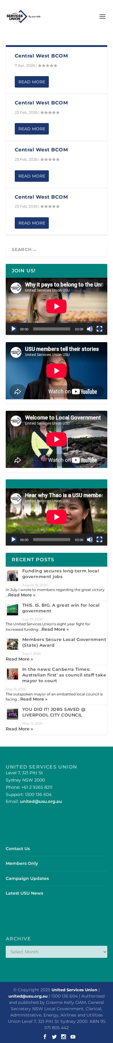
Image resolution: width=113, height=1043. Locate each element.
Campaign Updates (27, 878)
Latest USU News (24, 893)
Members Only (22, 863)
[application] (57, 306)
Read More (31, 82)
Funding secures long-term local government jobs (60, 573)
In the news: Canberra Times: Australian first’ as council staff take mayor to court (64, 675)
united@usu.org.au (41, 801)
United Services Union (74, 989)
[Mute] (90, 329)
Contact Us (18, 848)
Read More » (21, 595)
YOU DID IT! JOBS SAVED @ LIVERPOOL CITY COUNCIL (54, 712)
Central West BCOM (41, 56)
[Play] (14, 329)
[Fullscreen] (99, 329)
